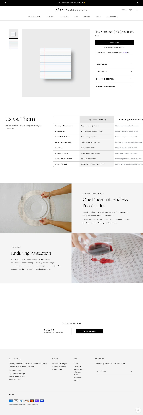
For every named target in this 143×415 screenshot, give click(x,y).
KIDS (76, 17)
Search (123, 10)
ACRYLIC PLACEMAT (34, 17)
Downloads (78, 378)
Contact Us (77, 366)
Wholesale (77, 372)
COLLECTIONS (111, 17)
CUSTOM (87, 17)
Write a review (90, 331)
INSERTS (50, 17)
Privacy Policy (57, 369)
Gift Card (77, 380)
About (76, 364)
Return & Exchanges (59, 364)
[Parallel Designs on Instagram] (13, 395)
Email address (102, 368)
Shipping (107, 47)
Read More (30, 366)
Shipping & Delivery (59, 366)
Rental (76, 375)
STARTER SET (64, 17)
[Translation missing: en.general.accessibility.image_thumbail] (13, 33)
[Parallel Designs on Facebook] (10, 395)
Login (130, 10)
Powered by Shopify (32, 404)
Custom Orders (79, 369)
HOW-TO (98, 17)
